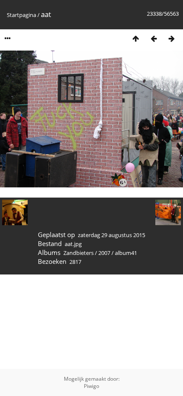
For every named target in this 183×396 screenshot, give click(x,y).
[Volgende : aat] (171, 38)
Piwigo (91, 386)
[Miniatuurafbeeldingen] (136, 38)
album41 (126, 253)
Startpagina (21, 15)
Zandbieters (78, 253)
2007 (104, 253)
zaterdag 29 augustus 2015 (111, 235)
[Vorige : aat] (154, 38)
